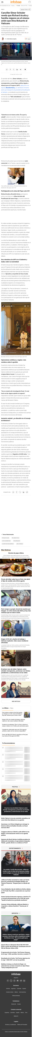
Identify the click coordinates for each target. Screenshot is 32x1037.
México (16, 992)
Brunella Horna (15, 537)
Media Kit (16, 1016)
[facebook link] (8, 980)
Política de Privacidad (22, 1024)
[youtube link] (17, 980)
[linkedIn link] (24, 980)
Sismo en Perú (22, 5)
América (8, 988)
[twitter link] (11, 980)
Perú (2, 9)
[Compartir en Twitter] (13, 69)
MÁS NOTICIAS (16, 701)
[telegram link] (21, 980)
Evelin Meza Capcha (11, 38)
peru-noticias (20, 543)
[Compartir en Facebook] (10, 69)
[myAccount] (29, 2)
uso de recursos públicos (8, 543)
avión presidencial (6, 540)
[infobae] (16, 2)
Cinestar (28, 5)
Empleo (19, 1004)
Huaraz (10, 5)
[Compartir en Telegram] (20, 69)
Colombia (19, 988)
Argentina (13, 988)
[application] (16, 51)
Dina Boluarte (17, 540)
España (24, 988)
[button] (2, 2)
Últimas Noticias (16, 995)
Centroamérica (22, 992)
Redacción (13, 1004)
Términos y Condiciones (10, 1024)
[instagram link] (14, 980)
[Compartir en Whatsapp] (6, 69)
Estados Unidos (9, 992)
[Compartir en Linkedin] (17, 69)
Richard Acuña (5, 537)
